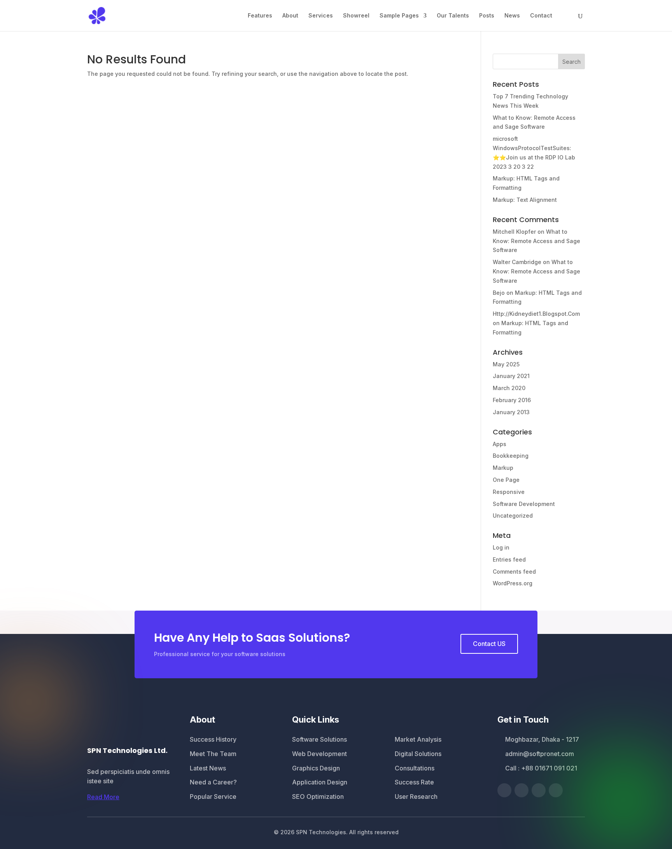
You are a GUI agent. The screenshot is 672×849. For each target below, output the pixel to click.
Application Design (319, 782)
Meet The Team (213, 754)
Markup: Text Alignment (525, 199)
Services (320, 16)
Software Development (524, 504)
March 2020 (509, 388)
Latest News (208, 768)
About (290, 16)
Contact (541, 16)
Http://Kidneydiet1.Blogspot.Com (536, 313)
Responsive (509, 491)
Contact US (489, 644)
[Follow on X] (521, 790)
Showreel (356, 16)
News (512, 16)
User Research (416, 796)
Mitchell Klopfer (514, 231)
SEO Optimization (318, 796)
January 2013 (511, 412)
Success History (213, 739)
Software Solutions (319, 739)
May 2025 (506, 364)
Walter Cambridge (517, 262)
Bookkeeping (510, 455)
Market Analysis (418, 739)
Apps (499, 444)
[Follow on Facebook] (504, 790)
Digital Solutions (418, 754)
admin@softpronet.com (539, 754)
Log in (501, 547)
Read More (103, 797)
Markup (503, 467)
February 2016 (512, 400)
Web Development (319, 754)
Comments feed (514, 571)
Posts (486, 16)
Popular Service (213, 796)
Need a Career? (213, 782)
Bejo (499, 292)
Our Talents (453, 16)
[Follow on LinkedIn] (539, 790)
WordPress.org (512, 583)
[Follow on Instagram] (556, 790)
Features (260, 16)
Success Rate (414, 782)
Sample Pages (399, 16)
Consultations (414, 768)
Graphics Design (316, 768)
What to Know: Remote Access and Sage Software (536, 241)
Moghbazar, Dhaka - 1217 (542, 739)
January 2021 (511, 376)
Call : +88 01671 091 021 (541, 768)
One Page (506, 479)
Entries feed (509, 559)
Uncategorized (513, 515)
